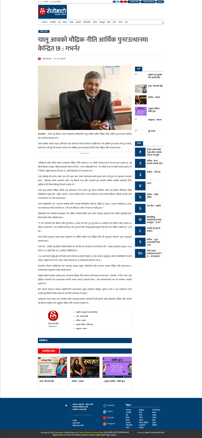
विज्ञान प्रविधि (143, 422)
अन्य (126, 22)
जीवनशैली (86, 22)
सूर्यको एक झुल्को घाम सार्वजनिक (87, 312)
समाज (141, 420)
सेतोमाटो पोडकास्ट (148, 1)
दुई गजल (151, 131)
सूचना (154, 422)
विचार (65, 22)
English (160, 1)
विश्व (108, 22)
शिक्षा (71, 22)
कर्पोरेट (141, 427)
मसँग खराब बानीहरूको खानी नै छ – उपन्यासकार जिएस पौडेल (154, 255)
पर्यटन (95, 22)
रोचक (154, 417)
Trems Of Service (85, 432)
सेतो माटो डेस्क (46, 58)
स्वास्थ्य (78, 22)
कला (114, 22)
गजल (149, 183)
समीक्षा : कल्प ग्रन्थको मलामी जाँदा (155, 162)
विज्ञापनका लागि (78, 425)
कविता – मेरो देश (153, 172)
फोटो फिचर (156, 410)
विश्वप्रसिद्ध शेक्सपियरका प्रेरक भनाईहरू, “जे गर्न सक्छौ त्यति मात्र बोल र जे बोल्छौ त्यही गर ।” (154, 224)
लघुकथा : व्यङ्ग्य (81, 328)
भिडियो (154, 425)
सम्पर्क (75, 420)
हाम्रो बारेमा (76, 423)
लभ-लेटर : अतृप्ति (154, 206)
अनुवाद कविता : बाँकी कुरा (84, 324)
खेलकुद (102, 22)
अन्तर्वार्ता (142, 425)
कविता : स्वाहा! (81, 320)
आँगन (120, 22)
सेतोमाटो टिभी (134, 1)
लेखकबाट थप (53, 326)
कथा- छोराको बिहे (82, 316)
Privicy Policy (98, 432)
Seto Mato (59, 432)
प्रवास (154, 412)
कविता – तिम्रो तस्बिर (152, 196)
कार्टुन (154, 415)
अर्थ (59, 22)
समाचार (44, 22)
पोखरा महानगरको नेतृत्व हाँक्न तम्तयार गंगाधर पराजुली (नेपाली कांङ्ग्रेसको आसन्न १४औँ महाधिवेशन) (154, 156)
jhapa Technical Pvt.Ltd (154, 432)
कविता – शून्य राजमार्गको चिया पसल (153, 242)
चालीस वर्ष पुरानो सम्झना (153, 230)
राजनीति (53, 22)
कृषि (153, 420)
